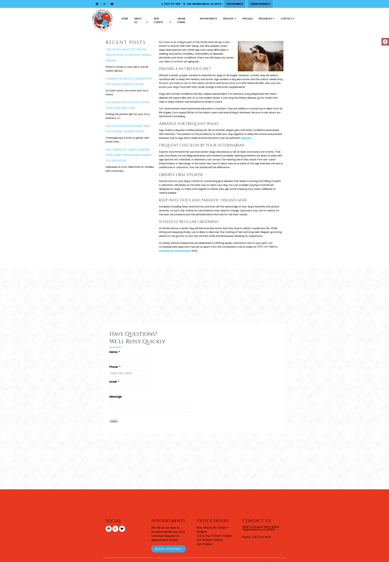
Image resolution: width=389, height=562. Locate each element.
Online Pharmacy (260, 3)
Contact (286, 18)
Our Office (203, 3)
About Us (138, 20)
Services (228, 18)
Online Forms (181, 20)
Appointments (235, 3)
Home (125, 18)
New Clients (158, 20)
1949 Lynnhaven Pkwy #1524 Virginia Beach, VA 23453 (260, 528)
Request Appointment (168, 548)
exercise (246, 138)
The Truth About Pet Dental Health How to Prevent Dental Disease (129, 55)
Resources (265, 18)
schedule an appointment (175, 250)
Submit (114, 421)
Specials (247, 18)
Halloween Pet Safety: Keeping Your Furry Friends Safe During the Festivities (129, 155)
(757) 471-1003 (172, 3)
